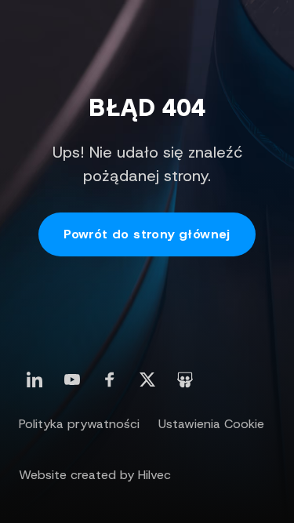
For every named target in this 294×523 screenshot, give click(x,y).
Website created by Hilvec (95, 475)
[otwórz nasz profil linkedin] (34, 379)
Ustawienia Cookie (211, 424)
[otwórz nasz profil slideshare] (185, 379)
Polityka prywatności (79, 424)
